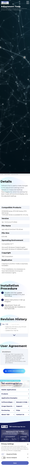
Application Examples (9, 398)
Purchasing (5, 410)
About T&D (5, 414)
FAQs (18, 410)
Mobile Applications (8, 389)
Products (4, 394)
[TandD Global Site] (4, 427)
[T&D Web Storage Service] (11, 383)
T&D (2, 174)
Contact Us (20, 414)
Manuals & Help (21, 402)
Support (19, 406)
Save (15, 463)
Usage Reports (6, 406)
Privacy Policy (17, 450)
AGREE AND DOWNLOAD (15, 371)
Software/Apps (7, 174)
